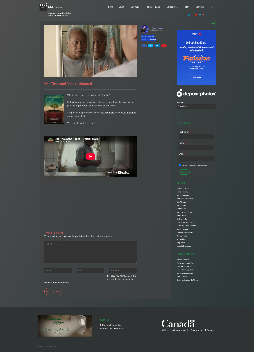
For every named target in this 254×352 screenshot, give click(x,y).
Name (182, 143)
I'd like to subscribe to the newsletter (195, 165)
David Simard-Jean (184, 212)
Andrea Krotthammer (185, 199)
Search (212, 24)
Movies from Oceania (148, 39)
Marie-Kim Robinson (185, 273)
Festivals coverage (147, 36)
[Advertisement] (90, 200)
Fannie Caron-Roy (184, 266)
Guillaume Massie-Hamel (186, 226)
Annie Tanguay (182, 192)
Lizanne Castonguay (185, 232)
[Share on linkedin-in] (157, 45)
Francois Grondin (158, 28)
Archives (180, 102)
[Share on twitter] (150, 45)
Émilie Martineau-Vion (185, 263)
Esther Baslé (182, 219)
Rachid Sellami (182, 229)
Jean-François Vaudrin (185, 222)
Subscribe (184, 172)
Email (182, 153)
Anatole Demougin (184, 246)
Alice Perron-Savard (185, 270)
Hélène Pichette (183, 260)
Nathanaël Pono (183, 195)
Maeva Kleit (181, 239)
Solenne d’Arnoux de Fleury (187, 280)
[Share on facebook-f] (144, 45)
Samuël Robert (182, 236)
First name (185, 132)
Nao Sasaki (181, 205)
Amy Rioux (181, 243)
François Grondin (183, 189)
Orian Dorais (182, 209)
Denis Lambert (182, 277)
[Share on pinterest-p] (164, 45)
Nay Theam (181, 202)
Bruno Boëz (181, 216)
